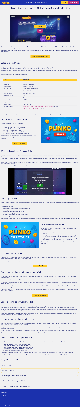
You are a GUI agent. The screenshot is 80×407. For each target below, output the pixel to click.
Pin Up (27, 108)
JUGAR (40, 26)
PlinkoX (31, 106)
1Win (24, 108)
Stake (38, 108)
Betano (31, 108)
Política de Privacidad (5, 400)
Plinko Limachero (49, 106)
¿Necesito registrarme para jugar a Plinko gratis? (17, 386)
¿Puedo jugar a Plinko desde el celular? (14, 376)
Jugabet (35, 108)
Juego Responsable (5, 397)
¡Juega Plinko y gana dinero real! (40, 56)
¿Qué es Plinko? (7, 365)
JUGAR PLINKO (74, 2)
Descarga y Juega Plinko (40, 295)
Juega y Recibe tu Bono (20, 143)
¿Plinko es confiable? (8, 370)
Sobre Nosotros (4, 395)
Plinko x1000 (37, 106)
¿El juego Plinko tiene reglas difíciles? (13, 381)
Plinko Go (42, 106)
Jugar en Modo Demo (40, 265)
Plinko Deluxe (26, 106)
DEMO (64, 2)
